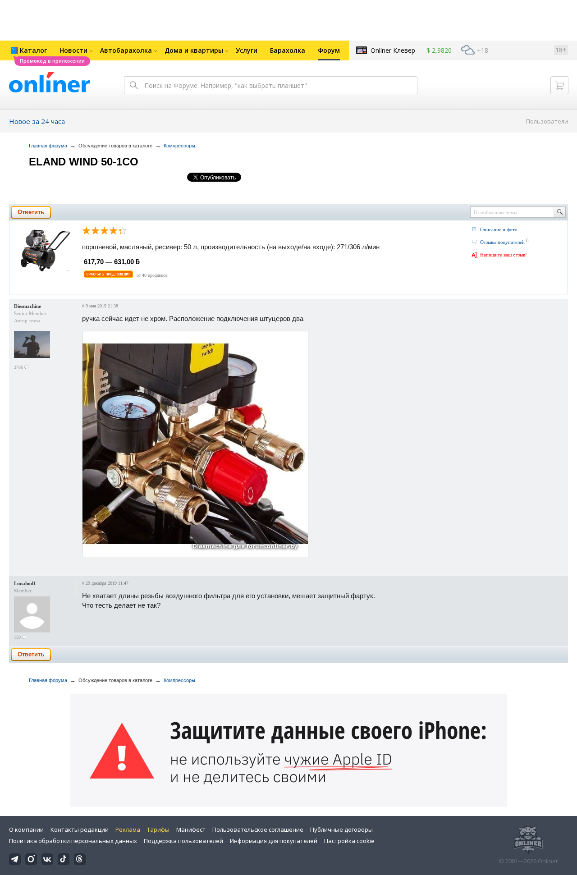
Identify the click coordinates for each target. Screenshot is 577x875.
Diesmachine (27, 306)
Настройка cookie (349, 841)
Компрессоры (179, 145)
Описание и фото (498, 229)
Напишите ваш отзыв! (503, 254)
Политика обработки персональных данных (73, 841)
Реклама (127, 829)
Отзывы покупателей (502, 242)
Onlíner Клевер (393, 50)
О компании (26, 829)
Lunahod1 (25, 583)
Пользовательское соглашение (257, 829)
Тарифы (158, 829)
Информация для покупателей (273, 841)
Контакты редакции (79, 829)
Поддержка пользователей (183, 841)
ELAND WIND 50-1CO (83, 162)
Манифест (191, 829)
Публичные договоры (341, 829)
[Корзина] (559, 85)
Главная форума (48, 145)
